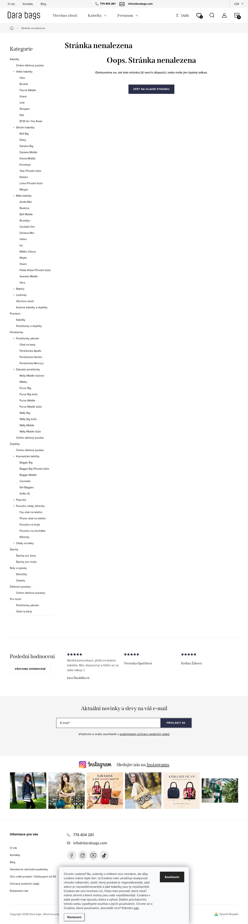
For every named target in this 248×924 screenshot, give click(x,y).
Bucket (24, 84)
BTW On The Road (31, 121)
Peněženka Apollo (30, 351)
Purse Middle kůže (31, 407)
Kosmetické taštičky (28, 456)
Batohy (20, 289)
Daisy (23, 140)
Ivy (21, 245)
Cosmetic (25, 481)
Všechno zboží (25, 301)
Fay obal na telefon (31, 512)
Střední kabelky (25, 127)
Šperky (14, 549)
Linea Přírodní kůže (31, 183)
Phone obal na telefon (33, 518)
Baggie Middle (28, 475)
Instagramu (158, 764)
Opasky (20, 580)
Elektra (24, 177)
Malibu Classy (28, 251)
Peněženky (16, 332)
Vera (22, 282)
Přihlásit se (176, 723)
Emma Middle (27, 158)
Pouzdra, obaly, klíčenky (30, 506)
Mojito (23, 258)
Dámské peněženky (28, 369)
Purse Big (25, 388)
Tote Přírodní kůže (30, 171)
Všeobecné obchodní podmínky (29, 869)
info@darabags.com (90, 843)
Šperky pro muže (26, 562)
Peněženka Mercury (32, 363)
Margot (24, 189)
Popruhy (21, 500)
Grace (23, 96)
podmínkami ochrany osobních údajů (145, 734)
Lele (22, 103)
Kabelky (14, 59)
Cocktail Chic (27, 227)
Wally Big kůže (28, 419)
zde (136, 908)
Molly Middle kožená (32, 376)
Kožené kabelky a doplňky (31, 307)
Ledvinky (21, 295)
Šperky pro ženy (26, 556)
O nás (11, 4)
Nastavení (74, 917)
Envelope (25, 165)
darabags (82, 855)
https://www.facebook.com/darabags (71, 855)
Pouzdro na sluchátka (32, 531)
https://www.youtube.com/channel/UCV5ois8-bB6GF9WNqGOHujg (93, 855)
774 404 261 (83, 835)
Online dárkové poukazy (30, 593)
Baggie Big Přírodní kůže (34, 469)
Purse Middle (27, 400)
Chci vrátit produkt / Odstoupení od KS (33, 876)
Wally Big (25, 413)
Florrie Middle (28, 90)
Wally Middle (27, 425)
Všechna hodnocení (30, 669)
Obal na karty (27, 345)
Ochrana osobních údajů (24, 884)
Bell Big (24, 134)
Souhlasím (172, 877)
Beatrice (24, 208)
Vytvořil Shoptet (228, 914)
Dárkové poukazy (20, 587)
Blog (43, 4)
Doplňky (15, 444)
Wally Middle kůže (30, 431)
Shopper (25, 109)
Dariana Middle (28, 152)
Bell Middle (26, 214)
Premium (15, 313)
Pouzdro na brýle (30, 524)
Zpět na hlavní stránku (151, 89)
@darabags (104, 855)
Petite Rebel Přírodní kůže (35, 270)
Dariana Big (26, 146)
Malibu (23, 382)
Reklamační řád (19, 891)
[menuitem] (65, 15)
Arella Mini (26, 202)
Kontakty (28, 4)
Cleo (22, 78)
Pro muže (15, 599)
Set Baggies (27, 487)
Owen (23, 264)
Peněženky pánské (27, 338)
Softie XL (25, 493)
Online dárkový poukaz (30, 65)
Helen (23, 239)
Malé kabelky (24, 196)
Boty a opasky (18, 568)
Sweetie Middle (29, 276)
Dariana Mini (27, 233)
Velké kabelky (24, 71)
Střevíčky (21, 574)
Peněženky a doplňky (29, 326)
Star (22, 115)
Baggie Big (26, 462)
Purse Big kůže (29, 394)
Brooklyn (25, 220)
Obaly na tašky (25, 543)
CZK (236, 4)
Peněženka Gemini (31, 357)
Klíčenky (24, 537)
